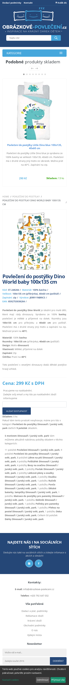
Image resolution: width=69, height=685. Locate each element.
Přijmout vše (58, 679)
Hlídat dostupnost (16, 411)
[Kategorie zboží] (61, 53)
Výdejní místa (34, 635)
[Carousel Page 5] (36, 74)
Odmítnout (42, 679)
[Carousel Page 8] (45, 74)
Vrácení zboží (34, 620)
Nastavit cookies (10, 679)
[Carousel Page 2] (27, 74)
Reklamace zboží (34, 615)
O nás (34, 630)
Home (5, 196)
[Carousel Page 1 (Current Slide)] (24, 74)
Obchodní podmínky (34, 625)
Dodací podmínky (11, 2)
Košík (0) (62, 2)
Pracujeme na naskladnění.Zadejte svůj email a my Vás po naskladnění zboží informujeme (29, 394)
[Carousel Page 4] (33, 74)
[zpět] (32, 68)
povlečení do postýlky (26, 196)
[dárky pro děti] (34, 33)
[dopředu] (36, 68)
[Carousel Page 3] (30, 74)
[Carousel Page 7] (42, 74)
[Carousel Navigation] (34, 68)
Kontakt (28, 2)
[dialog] (34, 675)
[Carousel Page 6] (39, 74)
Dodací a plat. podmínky (34, 611)
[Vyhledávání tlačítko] (56, 38)
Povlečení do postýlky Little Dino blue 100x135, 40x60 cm (34, 146)
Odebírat (58, 660)
